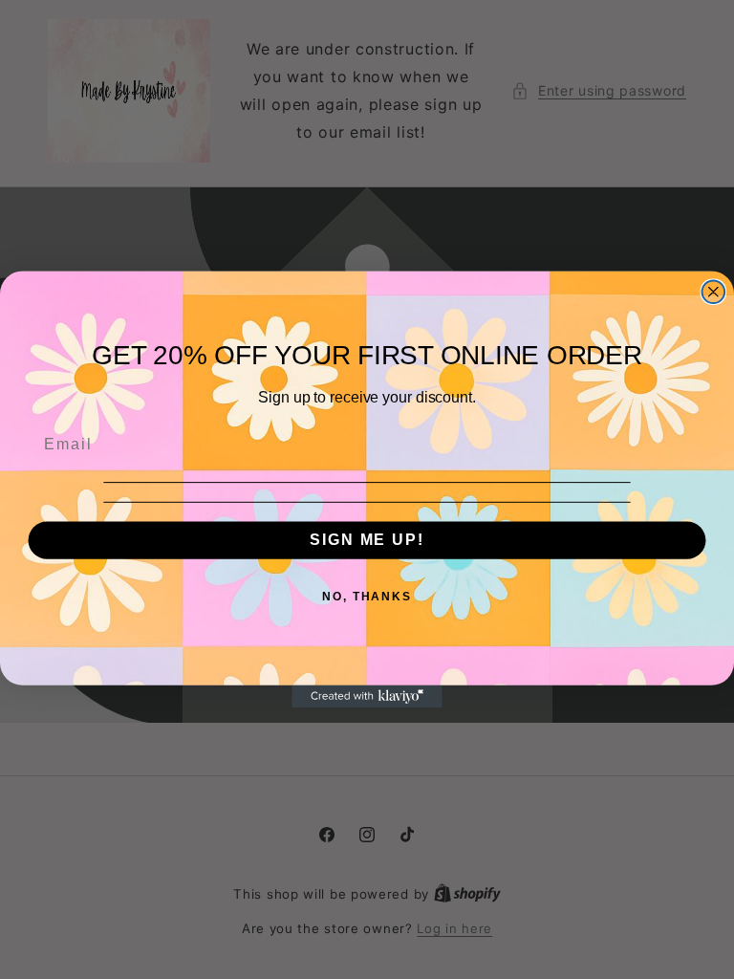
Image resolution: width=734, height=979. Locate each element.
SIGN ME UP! (366, 541)
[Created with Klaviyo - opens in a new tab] (367, 696)
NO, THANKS (367, 597)
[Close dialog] (713, 291)
